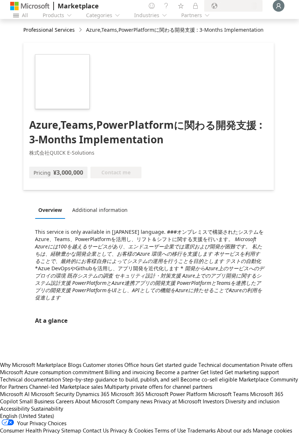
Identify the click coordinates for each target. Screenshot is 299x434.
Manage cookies (272, 430)
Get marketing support (252, 372)
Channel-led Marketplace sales (66, 386)
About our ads (234, 430)
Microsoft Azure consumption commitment (52, 372)
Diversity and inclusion (252, 401)
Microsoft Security (52, 394)
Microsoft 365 (127, 394)
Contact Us (96, 430)
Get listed (211, 372)
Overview (50, 209)
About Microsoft (94, 401)
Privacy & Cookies (131, 430)
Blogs (74, 364)
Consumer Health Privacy (30, 430)
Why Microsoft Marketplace (33, 364)
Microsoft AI (15, 394)
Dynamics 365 (92, 394)
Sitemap (71, 430)
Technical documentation (228, 364)
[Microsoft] (30, 6)
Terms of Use (170, 430)
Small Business (36, 401)
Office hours (139, 364)
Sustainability (47, 408)
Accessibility (15, 408)
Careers (65, 401)
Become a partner (177, 372)
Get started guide (176, 364)
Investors (213, 401)
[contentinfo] (81, 30)
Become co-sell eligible (208, 379)
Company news (134, 401)
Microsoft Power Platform (176, 394)
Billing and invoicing (129, 372)
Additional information (100, 209)
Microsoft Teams (229, 394)
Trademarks (201, 430)
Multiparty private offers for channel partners (158, 386)
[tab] (52, 210)
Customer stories (103, 364)
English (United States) (27, 415)
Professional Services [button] (49, 29)
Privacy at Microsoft (177, 401)
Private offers (276, 364)
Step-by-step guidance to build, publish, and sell (120, 379)
